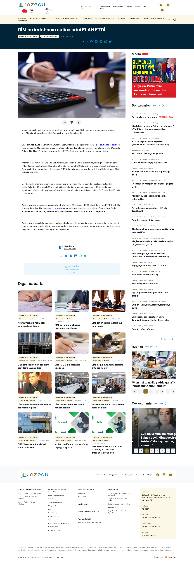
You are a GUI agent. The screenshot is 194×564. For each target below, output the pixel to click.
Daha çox (156, 105)
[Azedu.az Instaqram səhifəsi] (167, 5)
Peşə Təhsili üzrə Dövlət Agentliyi (117, 512)
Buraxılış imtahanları (56, 495)
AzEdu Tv (121, 18)
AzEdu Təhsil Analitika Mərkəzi (30, 493)
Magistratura (53, 506)
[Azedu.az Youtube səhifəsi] (162, 10)
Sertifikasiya (53, 513)
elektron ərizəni (53, 208)
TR (82, 9)
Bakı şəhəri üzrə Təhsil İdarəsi (89, 523)
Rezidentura (53, 527)
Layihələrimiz (134, 18)
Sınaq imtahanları (55, 502)
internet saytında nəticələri (104, 145)
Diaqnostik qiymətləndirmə (58, 523)
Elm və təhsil (87, 18)
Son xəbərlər (105, 7)
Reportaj (81, 493)
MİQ (49, 509)
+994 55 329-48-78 (151, 518)
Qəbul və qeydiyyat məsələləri (119, 504)
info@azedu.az (149, 536)
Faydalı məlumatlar (115, 507)
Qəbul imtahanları (55, 499)
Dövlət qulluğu (54, 530)
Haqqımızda (118, 7)
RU (90, 7)
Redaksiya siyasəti (133, 7)
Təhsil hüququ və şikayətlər (154, 18)
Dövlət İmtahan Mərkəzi (88, 511)
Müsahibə (82, 497)
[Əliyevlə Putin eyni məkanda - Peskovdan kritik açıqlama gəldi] (154, 70)
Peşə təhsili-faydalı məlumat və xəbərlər (119, 494)
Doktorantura (53, 516)
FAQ (146, 7)
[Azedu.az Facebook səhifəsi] (161, 5)
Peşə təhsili (22, 20)
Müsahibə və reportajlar (104, 18)
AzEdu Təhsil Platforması (40, 18)
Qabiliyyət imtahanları (56, 520)
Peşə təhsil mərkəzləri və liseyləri (117, 499)
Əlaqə (102, 9)
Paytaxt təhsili (84, 519)
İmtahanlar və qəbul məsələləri (66, 18)
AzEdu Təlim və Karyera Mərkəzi (27, 503)
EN (86, 7)
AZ (82, 7)
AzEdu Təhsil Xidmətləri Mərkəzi (27, 497)
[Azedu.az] (31, 5)
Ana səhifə (22, 18)
